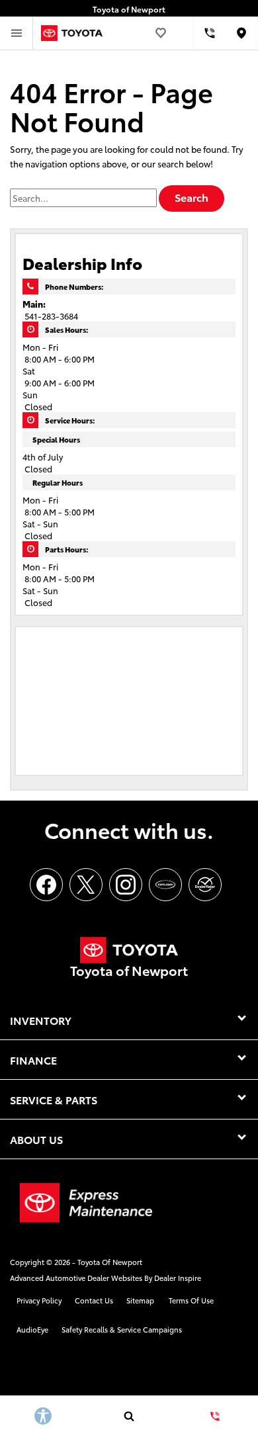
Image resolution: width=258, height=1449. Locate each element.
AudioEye (32, 1329)
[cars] (165, 884)
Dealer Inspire (177, 1277)
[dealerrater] (205, 884)
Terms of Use (191, 1300)
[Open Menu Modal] (16, 33)
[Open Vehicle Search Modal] (129, 1416)
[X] (86, 884)
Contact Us (94, 1300)
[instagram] (125, 884)
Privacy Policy (39, 1300)
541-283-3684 (51, 316)
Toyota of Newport (109, 1261)
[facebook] (46, 884)
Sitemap (140, 1300)
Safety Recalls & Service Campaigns (122, 1329)
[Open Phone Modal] (210, 33)
